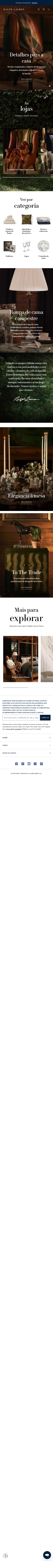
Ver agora (26, 79)
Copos (26, 256)
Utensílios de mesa (43, 257)
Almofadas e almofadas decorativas (26, 231)
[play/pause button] (50, 348)
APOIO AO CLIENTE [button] (9, 753)
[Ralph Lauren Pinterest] (41, 763)
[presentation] (26, 47)
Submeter (45, 718)
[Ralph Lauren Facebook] (22, 763)
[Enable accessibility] (5, 1556)
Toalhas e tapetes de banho (9, 231)
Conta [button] (5, 745)
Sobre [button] (5, 737)
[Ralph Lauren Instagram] (16, 763)
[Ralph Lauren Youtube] (29, 763)
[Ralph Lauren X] (35, 763)
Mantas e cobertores (43, 230)
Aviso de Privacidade (13, 729)
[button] (38, 9)
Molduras (9, 256)
